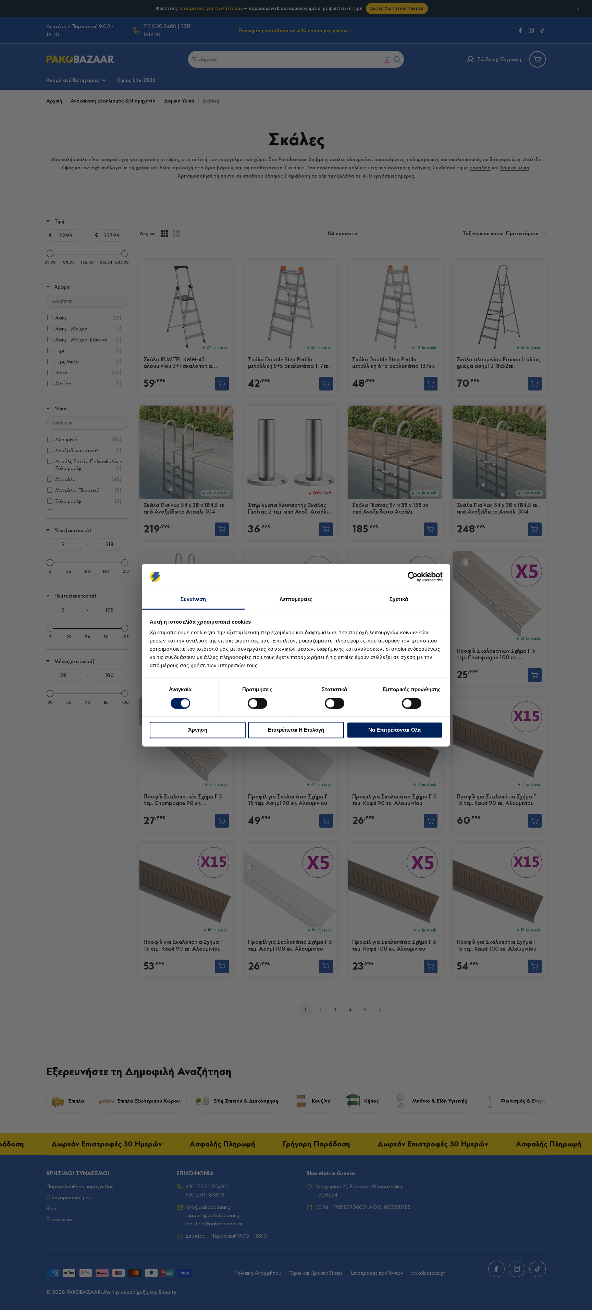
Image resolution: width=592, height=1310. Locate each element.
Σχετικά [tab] (399, 599)
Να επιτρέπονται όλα (394, 730)
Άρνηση (197, 730)
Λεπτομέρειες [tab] (296, 599)
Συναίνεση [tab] (193, 599)
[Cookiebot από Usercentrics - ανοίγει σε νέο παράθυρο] (413, 577)
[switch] (257, 703)
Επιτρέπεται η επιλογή (296, 730)
